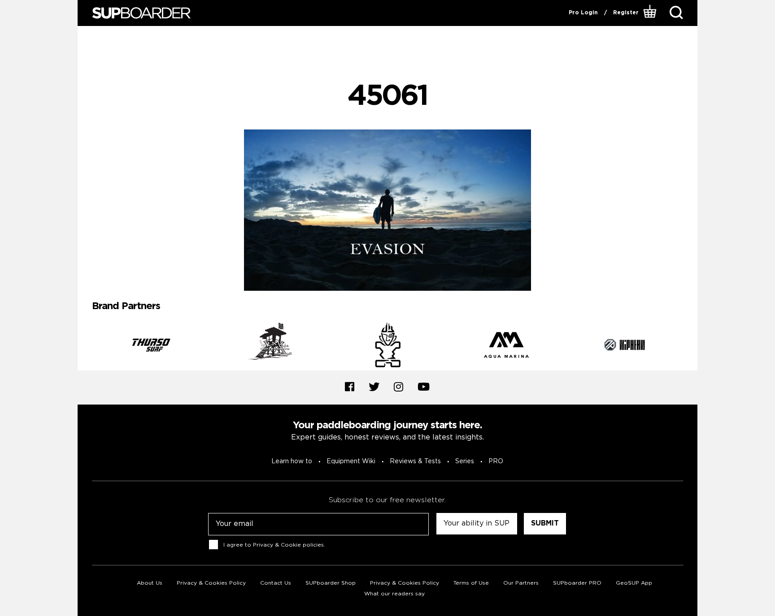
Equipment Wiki (351, 461)
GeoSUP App (634, 583)
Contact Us (275, 583)
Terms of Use (471, 583)
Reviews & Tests (415, 461)
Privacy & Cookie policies (288, 544)
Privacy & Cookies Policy (211, 583)
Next (689, 346)
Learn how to (291, 461)
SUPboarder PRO (577, 583)
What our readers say (394, 593)
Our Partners (521, 583)
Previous (85, 346)
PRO (495, 461)
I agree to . (274, 544)
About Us (149, 583)
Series (464, 461)
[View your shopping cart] (651, 13)
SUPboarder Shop (330, 583)
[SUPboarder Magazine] (141, 13)
